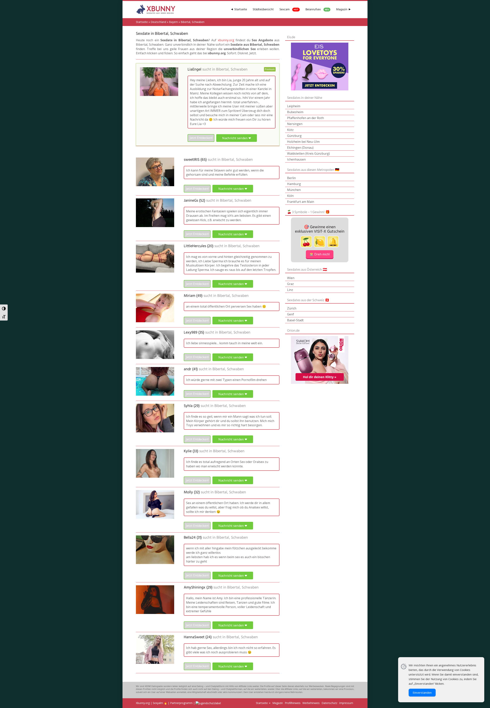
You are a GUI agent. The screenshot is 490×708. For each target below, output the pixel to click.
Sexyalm (158, 703)
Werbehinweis (311, 703)
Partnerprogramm (181, 703)
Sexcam (288, 9)
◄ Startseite (238, 9)
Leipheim (293, 106)
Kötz (290, 130)
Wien (290, 278)
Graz (290, 284)
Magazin (277, 703)
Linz (290, 290)
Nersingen (294, 124)
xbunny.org (226, 40)
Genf (290, 314)
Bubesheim (295, 112)
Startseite (142, 22)
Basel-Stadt (295, 320)
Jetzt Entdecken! (201, 138)
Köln (290, 196)
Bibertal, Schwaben (231, 69)
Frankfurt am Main (300, 202)
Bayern (173, 22)
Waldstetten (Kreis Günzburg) (308, 153)
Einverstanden (422, 692)
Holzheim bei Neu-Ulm (303, 142)
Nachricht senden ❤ (236, 138)
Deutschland (158, 22)
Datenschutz (329, 703)
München (294, 190)
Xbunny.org (143, 703)
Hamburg (294, 184)
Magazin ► (343, 9)
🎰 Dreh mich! (320, 254)
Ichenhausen (296, 159)
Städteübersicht (263, 9)
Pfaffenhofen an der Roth (305, 118)
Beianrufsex (317, 9)
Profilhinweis (293, 703)
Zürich (291, 308)
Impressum (346, 703)
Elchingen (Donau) (300, 147)
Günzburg (294, 136)
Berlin (291, 178)
